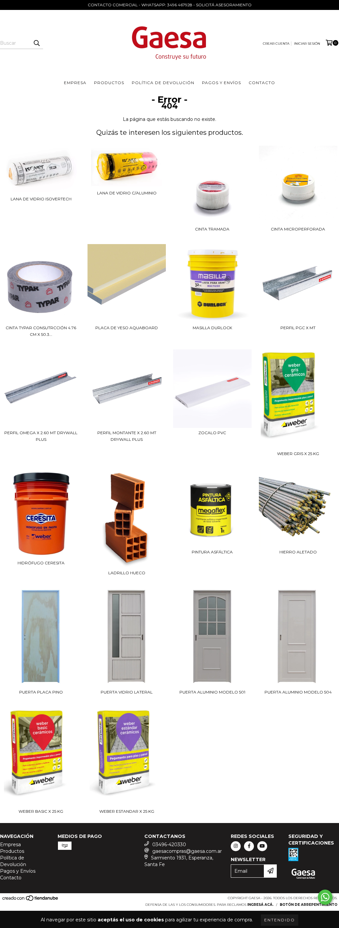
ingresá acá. (260, 904)
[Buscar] (36, 43)
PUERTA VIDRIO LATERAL (127, 692)
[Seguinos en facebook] (249, 846)
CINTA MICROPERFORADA (298, 229)
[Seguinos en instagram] (236, 846)
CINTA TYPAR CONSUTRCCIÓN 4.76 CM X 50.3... (41, 331)
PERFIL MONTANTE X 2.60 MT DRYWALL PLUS (126, 436)
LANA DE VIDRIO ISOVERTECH (41, 198)
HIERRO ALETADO (298, 551)
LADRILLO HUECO (126, 572)
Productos (109, 82)
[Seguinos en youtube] (262, 846)
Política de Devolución (163, 82)
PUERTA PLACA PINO (41, 692)
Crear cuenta (276, 43)
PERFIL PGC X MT (297, 327)
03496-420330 (169, 845)
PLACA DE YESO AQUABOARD (126, 327)
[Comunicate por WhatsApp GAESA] (325, 897)
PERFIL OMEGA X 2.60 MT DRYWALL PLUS (40, 436)
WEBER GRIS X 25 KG (298, 453)
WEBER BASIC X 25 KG (41, 811)
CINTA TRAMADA (212, 229)
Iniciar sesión (307, 43)
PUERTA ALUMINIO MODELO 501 (212, 692)
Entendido (279, 919)
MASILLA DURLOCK (212, 327)
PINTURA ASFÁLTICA (212, 551)
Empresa (75, 82)
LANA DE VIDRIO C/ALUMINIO (127, 192)
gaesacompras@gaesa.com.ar (187, 851)
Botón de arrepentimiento (308, 904)
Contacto (262, 82)
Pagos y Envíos (221, 82)
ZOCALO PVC (212, 432)
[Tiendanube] (31, 900)
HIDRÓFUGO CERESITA (41, 562)
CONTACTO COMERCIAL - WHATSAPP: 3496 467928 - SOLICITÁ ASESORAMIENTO (170, 4)
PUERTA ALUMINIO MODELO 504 (298, 692)
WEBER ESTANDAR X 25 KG (126, 811)
